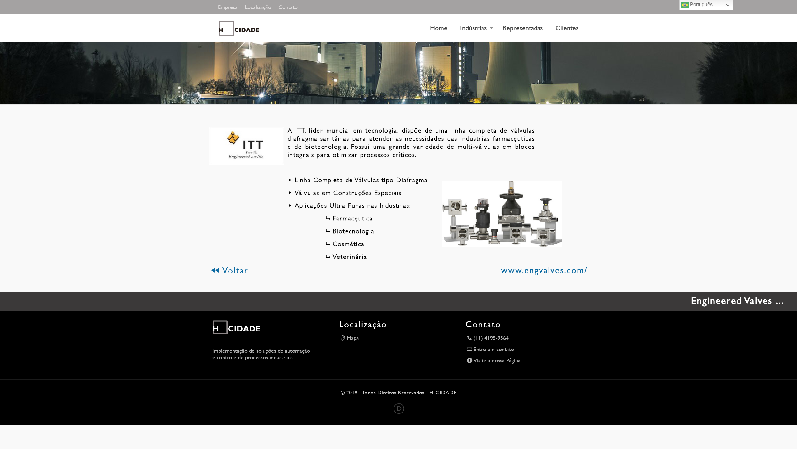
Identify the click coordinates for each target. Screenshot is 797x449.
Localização (258, 7)
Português (701, 4)
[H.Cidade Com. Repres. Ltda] (247, 28)
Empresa (228, 7)
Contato (288, 7)
